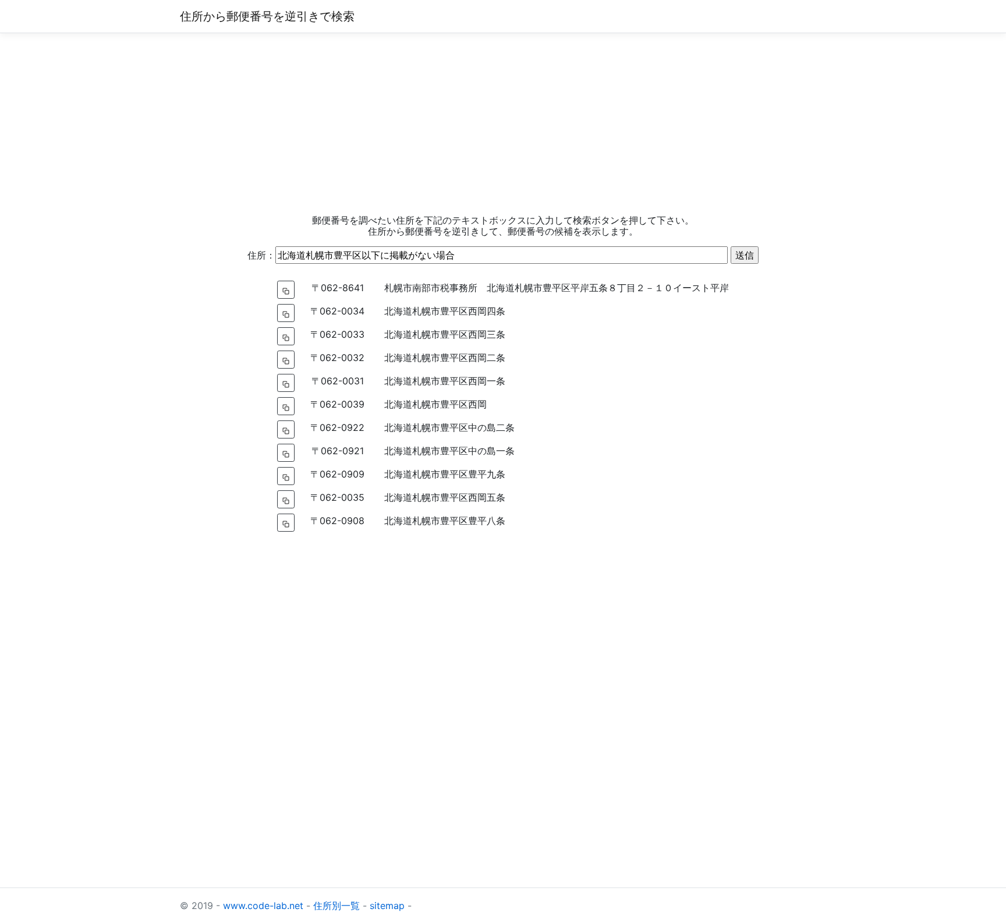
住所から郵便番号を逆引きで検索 (267, 16)
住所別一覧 (336, 905)
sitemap (387, 905)
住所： (261, 255)
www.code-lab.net (263, 905)
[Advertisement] (503, 124)
